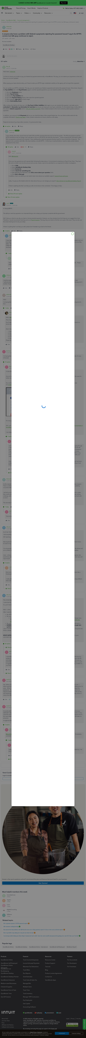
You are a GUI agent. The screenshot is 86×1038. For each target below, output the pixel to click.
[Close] (72, 234)
